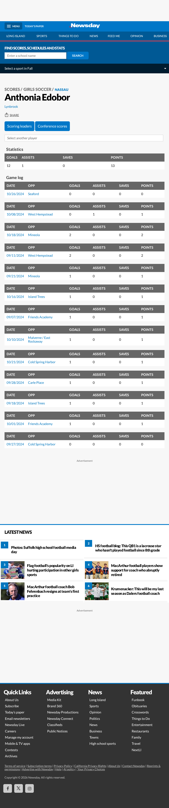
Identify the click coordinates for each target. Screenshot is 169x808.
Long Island (15, 36)
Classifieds (54, 725)
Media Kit (54, 700)
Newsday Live (15, 725)
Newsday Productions (63, 712)
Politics (94, 718)
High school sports (102, 743)
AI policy (69, 769)
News (94, 36)
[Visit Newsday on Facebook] (7, 788)
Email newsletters (17, 718)
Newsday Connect (60, 718)
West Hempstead (40, 214)
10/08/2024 (15, 214)
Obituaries (139, 706)
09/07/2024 (15, 317)
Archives (11, 756)
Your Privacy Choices (91, 769)
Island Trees (36, 297)
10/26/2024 (15, 194)
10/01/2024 (15, 424)
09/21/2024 (15, 276)
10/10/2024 (15, 339)
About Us (12, 700)
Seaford (33, 194)
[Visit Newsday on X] (18, 788)
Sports (41, 36)
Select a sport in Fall (19, 68)
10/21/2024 (15, 362)
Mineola (34, 235)
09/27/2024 (15, 444)
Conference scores (52, 126)
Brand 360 (54, 706)
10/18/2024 (15, 235)
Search (77, 55)
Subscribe (12, 706)
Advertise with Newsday (37, 769)
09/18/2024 (15, 403)
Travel (136, 743)
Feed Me (114, 36)
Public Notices (57, 731)
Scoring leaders (19, 126)
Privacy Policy (63, 766)
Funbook (138, 700)
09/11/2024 (15, 255)
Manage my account (19, 737)
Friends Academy (40, 317)
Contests (11, 750)
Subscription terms (39, 766)
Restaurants (140, 731)
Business (95, 731)
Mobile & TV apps (17, 743)
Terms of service (15, 766)
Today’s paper (14, 712)
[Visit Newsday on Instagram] (29, 788)
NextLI (136, 750)
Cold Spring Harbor (41, 362)
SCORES (12, 89)
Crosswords (140, 712)
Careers (10, 731)
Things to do (69, 36)
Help (58, 769)
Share (14, 115)
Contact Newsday (133, 766)
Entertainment (142, 725)
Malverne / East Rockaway (39, 339)
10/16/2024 (15, 297)
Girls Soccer (37, 89)
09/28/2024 (15, 382)
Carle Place (36, 382)
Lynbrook (11, 106)
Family (136, 737)
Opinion (136, 36)
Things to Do (141, 718)
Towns (94, 737)
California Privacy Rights (90, 766)
